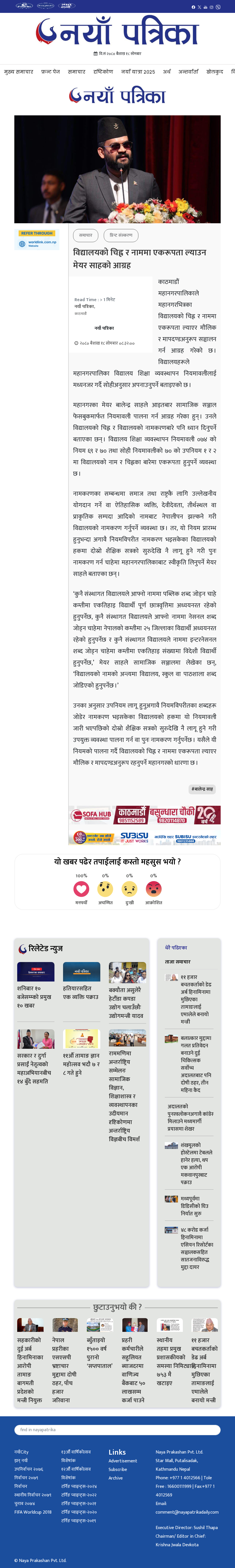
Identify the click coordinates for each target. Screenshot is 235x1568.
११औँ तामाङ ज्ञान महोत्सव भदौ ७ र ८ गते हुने (81, 1064)
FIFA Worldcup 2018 (33, 1512)
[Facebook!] (193, 7)
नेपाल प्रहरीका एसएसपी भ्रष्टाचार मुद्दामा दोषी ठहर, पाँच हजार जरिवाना (64, 1370)
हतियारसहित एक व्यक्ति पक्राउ (81, 993)
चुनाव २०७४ (24, 1504)
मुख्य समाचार (18, 72)
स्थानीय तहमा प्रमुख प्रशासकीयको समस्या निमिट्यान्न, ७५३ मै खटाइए (170, 1362)
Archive (116, 1478)
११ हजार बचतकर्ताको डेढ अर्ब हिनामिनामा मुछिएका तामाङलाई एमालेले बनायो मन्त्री (196, 1000)
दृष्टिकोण (103, 72)
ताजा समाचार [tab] (178, 962)
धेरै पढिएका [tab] (176, 948)
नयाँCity (21, 1452)
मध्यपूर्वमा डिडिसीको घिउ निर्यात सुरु (194, 1206)
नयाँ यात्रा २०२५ (138, 72)
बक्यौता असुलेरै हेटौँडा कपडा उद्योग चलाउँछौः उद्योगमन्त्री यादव (126, 1003)
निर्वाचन (20, 1486)
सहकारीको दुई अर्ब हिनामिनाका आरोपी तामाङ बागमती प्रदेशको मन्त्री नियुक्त (30, 1370)
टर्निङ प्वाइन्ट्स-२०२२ (79, 1495)
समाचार (76, 72)
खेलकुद (214, 72)
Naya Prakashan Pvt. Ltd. (179, 1452)
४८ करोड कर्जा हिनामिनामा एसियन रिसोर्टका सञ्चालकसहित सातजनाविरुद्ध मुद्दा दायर (197, 1249)
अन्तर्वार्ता (188, 72)
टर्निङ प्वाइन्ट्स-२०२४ (79, 1486)
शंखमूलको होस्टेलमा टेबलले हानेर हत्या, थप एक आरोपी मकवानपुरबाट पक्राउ (196, 1164)
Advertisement (123, 1461)
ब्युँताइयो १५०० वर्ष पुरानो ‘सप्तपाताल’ (100, 1353)
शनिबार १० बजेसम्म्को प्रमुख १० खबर (34, 997)
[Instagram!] (211, 7)
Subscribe (118, 1470)
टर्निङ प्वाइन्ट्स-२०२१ (78, 1504)
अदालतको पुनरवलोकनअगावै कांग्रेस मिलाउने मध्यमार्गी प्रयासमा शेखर (191, 1118)
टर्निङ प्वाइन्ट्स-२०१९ (78, 1521)
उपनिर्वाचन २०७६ (28, 1469)
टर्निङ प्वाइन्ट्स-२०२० (79, 1512)
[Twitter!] (199, 7)
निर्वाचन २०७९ (26, 1478)
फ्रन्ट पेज (50, 72)
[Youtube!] (205, 7)
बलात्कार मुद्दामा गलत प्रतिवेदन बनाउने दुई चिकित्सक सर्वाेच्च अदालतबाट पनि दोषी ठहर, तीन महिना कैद (196, 1064)
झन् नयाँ (21, 1461)
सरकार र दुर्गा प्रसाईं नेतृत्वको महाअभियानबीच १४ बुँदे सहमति (34, 1069)
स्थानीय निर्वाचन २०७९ (32, 1495)
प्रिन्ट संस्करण (121, 235)
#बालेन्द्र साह (202, 789)
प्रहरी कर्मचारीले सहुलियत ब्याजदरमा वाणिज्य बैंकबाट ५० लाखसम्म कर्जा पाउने (134, 1370)
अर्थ (167, 72)
